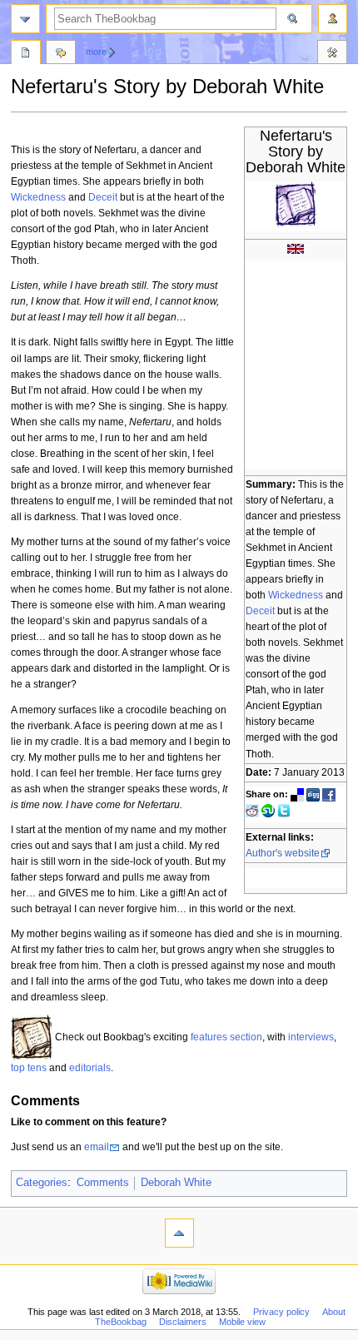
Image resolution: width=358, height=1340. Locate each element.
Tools (332, 54)
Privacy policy (281, 1312)
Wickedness (295, 595)
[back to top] (179, 1233)
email (96, 1147)
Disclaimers (182, 1322)
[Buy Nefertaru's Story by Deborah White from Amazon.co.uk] (295, 248)
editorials (90, 1068)
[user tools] (332, 18)
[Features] (31, 1037)
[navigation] (25, 18)
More (96, 52)
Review (26, 54)
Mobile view (242, 1322)
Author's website (283, 853)
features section (226, 1037)
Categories (41, 1183)
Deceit (260, 611)
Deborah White (176, 1183)
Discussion (61, 54)
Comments (103, 1183)
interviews (311, 1037)
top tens (29, 1068)
